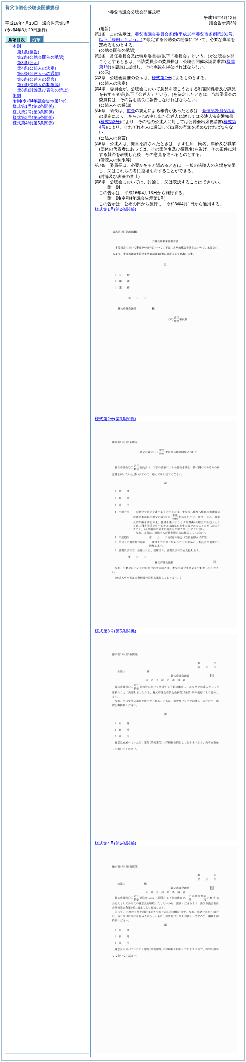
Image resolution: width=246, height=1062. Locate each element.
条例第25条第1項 (218, 110)
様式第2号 (161, 77)
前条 (131, 110)
